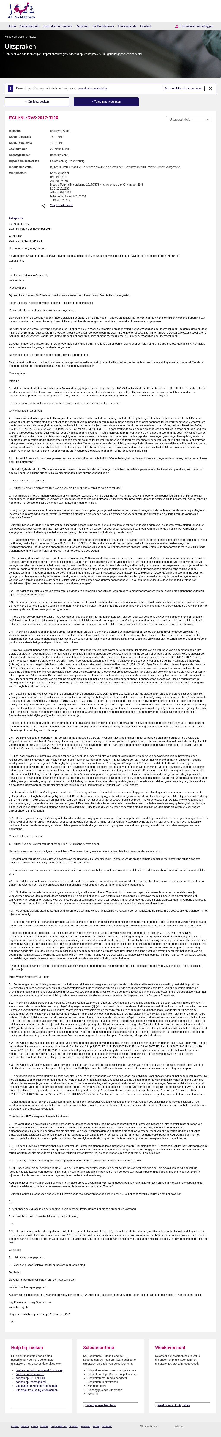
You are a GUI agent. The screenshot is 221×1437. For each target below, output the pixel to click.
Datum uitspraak (20, 136)
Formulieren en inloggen (196, 26)
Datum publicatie (20, 142)
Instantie (15, 130)
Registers (82, 26)
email (167, 1426)
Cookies (44, 1426)
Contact (145, 26)
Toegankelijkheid (59, 1426)
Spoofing (73, 1426)
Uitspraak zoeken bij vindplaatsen (37, 1390)
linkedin (204, 1426)
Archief (96, 1426)
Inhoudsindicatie (20, 167)
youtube (209, 1426)
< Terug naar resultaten (106, 101)
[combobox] (189, 119)
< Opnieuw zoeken (37, 101)
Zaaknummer (18, 148)
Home (12, 26)
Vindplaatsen (18, 173)
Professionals (127, 26)
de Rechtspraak (103, 26)
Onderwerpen (29, 26)
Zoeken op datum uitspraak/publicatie (39, 1370)
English (15, 1426)
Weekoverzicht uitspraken (174, 1405)
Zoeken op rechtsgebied (31, 1382)
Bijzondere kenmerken (24, 161)
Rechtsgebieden (19, 155)
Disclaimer (107, 1426)
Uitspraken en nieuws (57, 26)
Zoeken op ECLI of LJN (30, 1378)
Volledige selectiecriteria (100, 1405)
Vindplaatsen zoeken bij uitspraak (37, 1385)
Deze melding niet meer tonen (183, 88)
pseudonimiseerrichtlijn (92, 88)
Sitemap (25, 1426)
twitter (187, 1426)
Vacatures (85, 1426)
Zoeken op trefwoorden (30, 1374)
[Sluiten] (210, 88)
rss (161, 1426)
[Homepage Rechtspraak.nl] (20, 9)
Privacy (34, 1426)
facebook (193, 1426)
